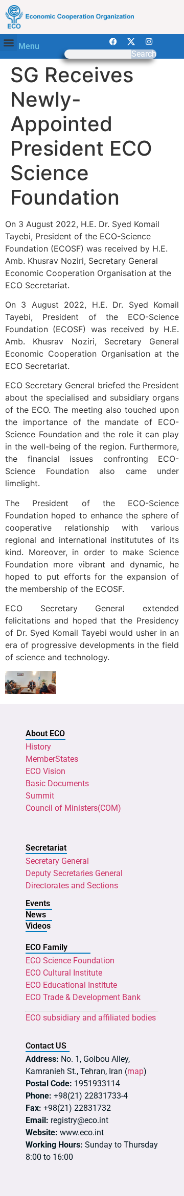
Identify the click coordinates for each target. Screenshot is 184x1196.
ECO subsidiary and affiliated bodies (91, 1018)
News (36, 914)
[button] (8, 42)
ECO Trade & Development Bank (83, 997)
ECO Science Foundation (70, 960)
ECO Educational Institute (71, 985)
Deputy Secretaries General (74, 873)
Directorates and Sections (72, 885)
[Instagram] (148, 41)
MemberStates (52, 759)
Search (143, 54)
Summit (40, 796)
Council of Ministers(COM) (73, 808)
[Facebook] (113, 41)
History (38, 747)
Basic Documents (57, 783)
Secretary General (57, 861)
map (135, 1071)
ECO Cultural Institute (64, 973)
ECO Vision (45, 771)
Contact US (46, 1046)
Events (38, 903)
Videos (38, 926)
